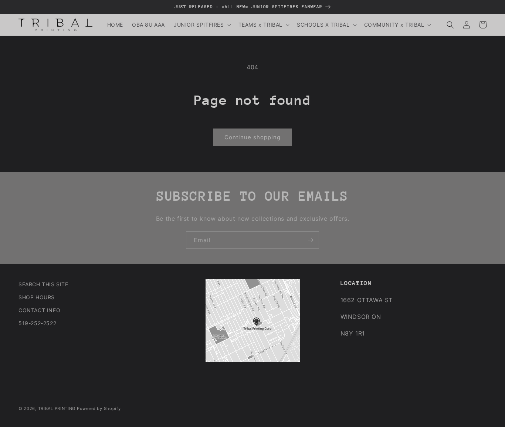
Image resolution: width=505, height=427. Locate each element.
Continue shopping (252, 137)
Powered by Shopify (99, 408)
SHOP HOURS (36, 297)
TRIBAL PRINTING (57, 408)
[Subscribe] (310, 240)
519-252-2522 (37, 323)
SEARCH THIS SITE (43, 284)
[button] (201, 25)
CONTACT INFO (39, 310)
